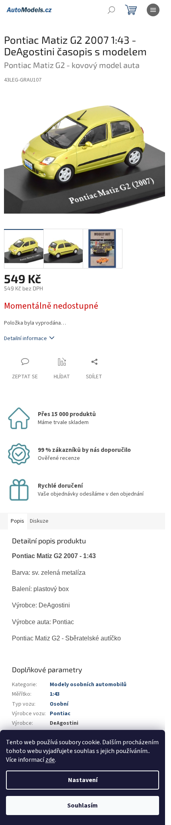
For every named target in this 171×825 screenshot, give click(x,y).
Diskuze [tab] (39, 521)
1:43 (55, 694)
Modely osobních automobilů (88, 685)
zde (50, 759)
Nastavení (82, 780)
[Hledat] (111, 10)
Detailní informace (25, 338)
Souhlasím (82, 805)
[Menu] (153, 10)
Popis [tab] (17, 521)
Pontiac (60, 714)
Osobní (59, 704)
